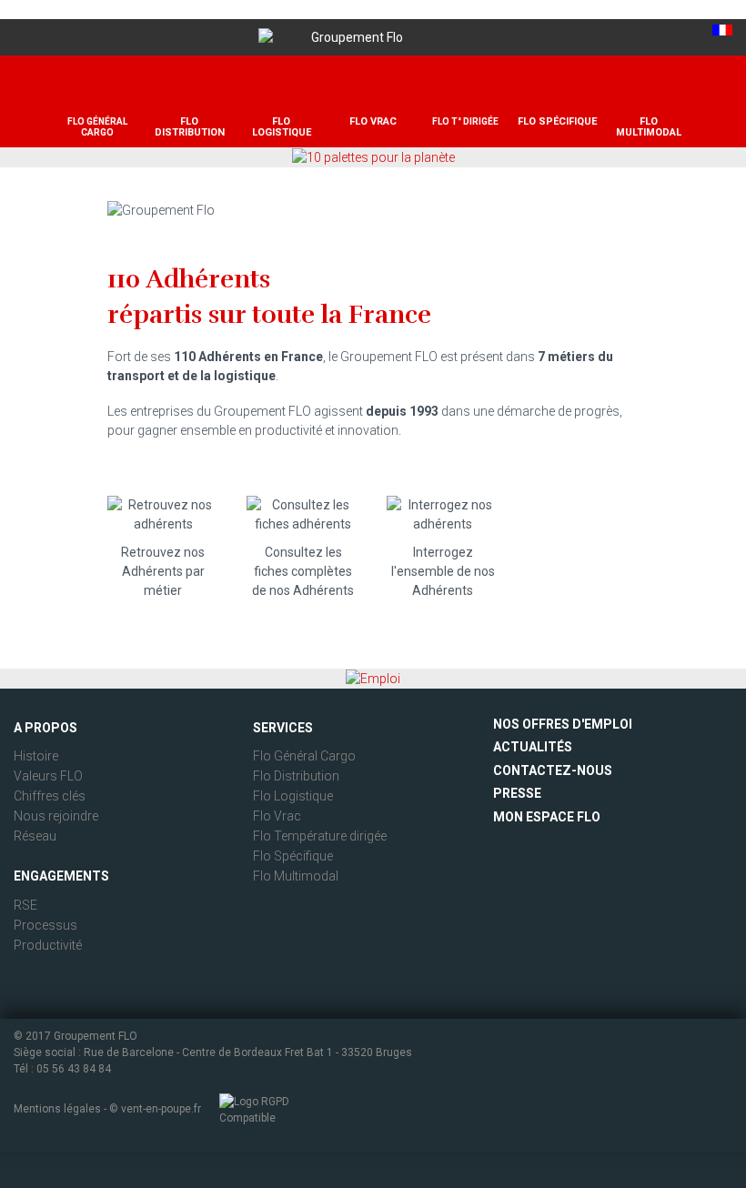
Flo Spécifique (293, 856)
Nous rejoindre (56, 816)
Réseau (35, 836)
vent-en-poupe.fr (161, 1108)
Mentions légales (57, 1108)
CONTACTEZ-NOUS (552, 770)
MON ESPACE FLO (546, 817)
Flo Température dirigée (320, 836)
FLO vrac (373, 121)
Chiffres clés (50, 796)
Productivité (48, 945)
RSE (25, 905)
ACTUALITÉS (532, 747)
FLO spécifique (557, 121)
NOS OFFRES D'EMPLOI (562, 724)
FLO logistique (281, 127)
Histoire (36, 756)
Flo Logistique (293, 796)
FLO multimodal (648, 127)
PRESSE (517, 793)
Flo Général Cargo (304, 756)
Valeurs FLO (48, 776)
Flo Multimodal (295, 876)
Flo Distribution (296, 776)
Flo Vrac (277, 816)
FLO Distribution (190, 127)
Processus (45, 925)
